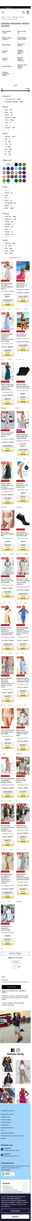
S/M (8, 149)
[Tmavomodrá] (8, 168)
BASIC (9, 208)
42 (24, 359)
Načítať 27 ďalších (15, 953)
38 (20, 309)
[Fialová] (24, 176)
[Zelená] (20, 180)
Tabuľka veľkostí (6, 1122)
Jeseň (9, 251)
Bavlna (9, 120)
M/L (8, 154)
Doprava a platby (6, 1119)
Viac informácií (5, 1169)
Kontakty (3, 1138)
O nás (2, 1130)
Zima (9, 253)
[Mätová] (12, 180)
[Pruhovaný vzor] (16, 176)
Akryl (8, 110)
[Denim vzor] (24, 168)
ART (7, 198)
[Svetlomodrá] (16, 168)
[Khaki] (4, 180)
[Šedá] (20, 164)
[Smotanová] (12, 164)
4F (7, 190)
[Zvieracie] (8, 176)
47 (22, 554)
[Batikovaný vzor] (16, 172)
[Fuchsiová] (24, 180)
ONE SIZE (10, 136)
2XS (7, 139)
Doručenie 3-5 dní (12, 99)
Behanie (9, 226)
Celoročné (10, 243)
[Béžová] (8, 164)
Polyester (10, 117)
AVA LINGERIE (10, 203)
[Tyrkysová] (20, 168)
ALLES (8, 195)
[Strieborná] (4, 168)
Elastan (8, 115)
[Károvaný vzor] (12, 172)
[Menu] (28, 12)
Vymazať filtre (14, 257)
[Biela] (4, 164)
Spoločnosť (10, 219)
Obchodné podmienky (7, 1133)
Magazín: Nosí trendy (7, 1114)
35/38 (18, 408)
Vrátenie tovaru (5, 1117)
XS (8, 141)
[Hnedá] (24, 164)
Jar (8, 245)
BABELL (8, 205)
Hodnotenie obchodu (7, 1127)
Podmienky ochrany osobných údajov (12, 1135)
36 (17, 309)
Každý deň (10, 216)
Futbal (8, 229)
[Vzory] (4, 172)
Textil (8, 122)
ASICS (8, 200)
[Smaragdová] (8, 180)
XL (9, 309)
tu (9, 1206)
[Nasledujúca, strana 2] (15, 966)
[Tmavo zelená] (16, 180)
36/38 (26, 554)
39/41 (18, 554)
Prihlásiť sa (11, 987)
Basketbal (9, 224)
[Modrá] (12, 168)
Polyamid (10, 127)
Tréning (9, 221)
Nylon (8, 112)
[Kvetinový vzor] (4, 176)
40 (20, 359)
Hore (16, 962)
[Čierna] (16, 164)
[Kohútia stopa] (20, 176)
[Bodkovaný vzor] (24, 172)
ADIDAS (9, 193)
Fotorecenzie (5, 1125)
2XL (4, 754)
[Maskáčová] (8, 172)
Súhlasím (15, 1217)
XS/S (8, 144)
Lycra (8, 125)
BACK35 (8, 304)
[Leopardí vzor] (12, 176)
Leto (8, 248)
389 (19, 967)
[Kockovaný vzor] (20, 172)
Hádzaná (9, 231)
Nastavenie (15, 1211)
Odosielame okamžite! (14, 101)
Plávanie (9, 234)
